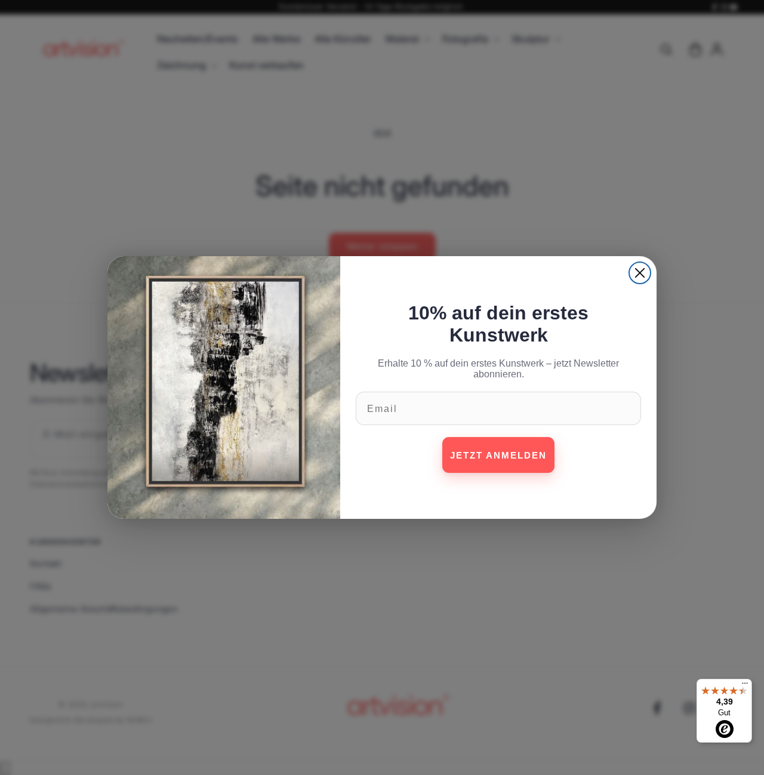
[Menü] (745, 686)
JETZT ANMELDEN (498, 455)
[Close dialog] (640, 273)
